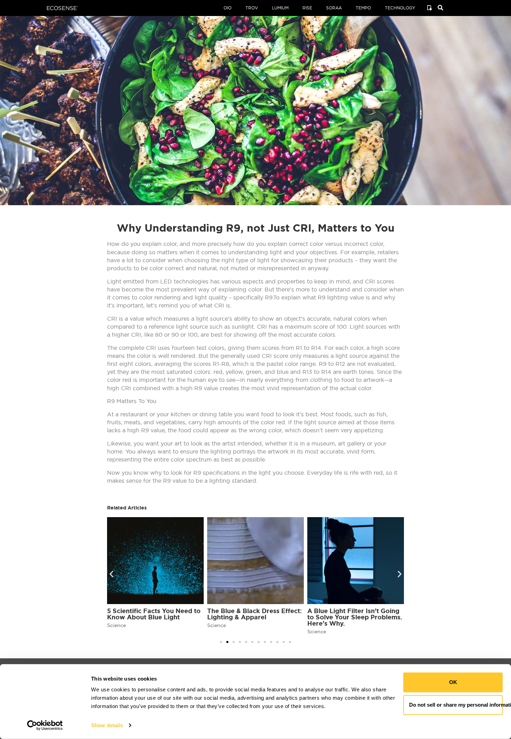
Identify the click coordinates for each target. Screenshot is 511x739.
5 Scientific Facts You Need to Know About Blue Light (154, 613)
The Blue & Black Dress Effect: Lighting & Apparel (254, 613)
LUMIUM (280, 8)
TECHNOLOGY (400, 8)
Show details (107, 725)
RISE (307, 8)
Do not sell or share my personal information (456, 705)
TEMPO (363, 8)
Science (116, 625)
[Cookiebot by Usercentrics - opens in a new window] (45, 725)
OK (453, 682)
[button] (111, 574)
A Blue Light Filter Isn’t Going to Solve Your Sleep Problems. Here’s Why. (354, 617)
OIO (228, 8)
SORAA (334, 8)
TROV (251, 8)
